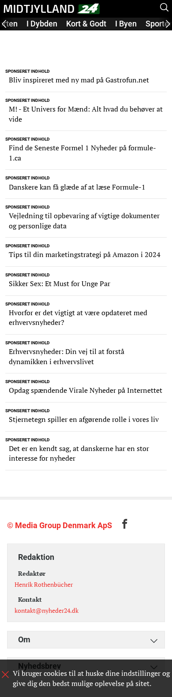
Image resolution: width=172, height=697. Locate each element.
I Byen (126, 23)
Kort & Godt (86, 23)
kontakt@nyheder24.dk (47, 610)
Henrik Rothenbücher (44, 584)
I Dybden (41, 23)
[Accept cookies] (5, 674)
